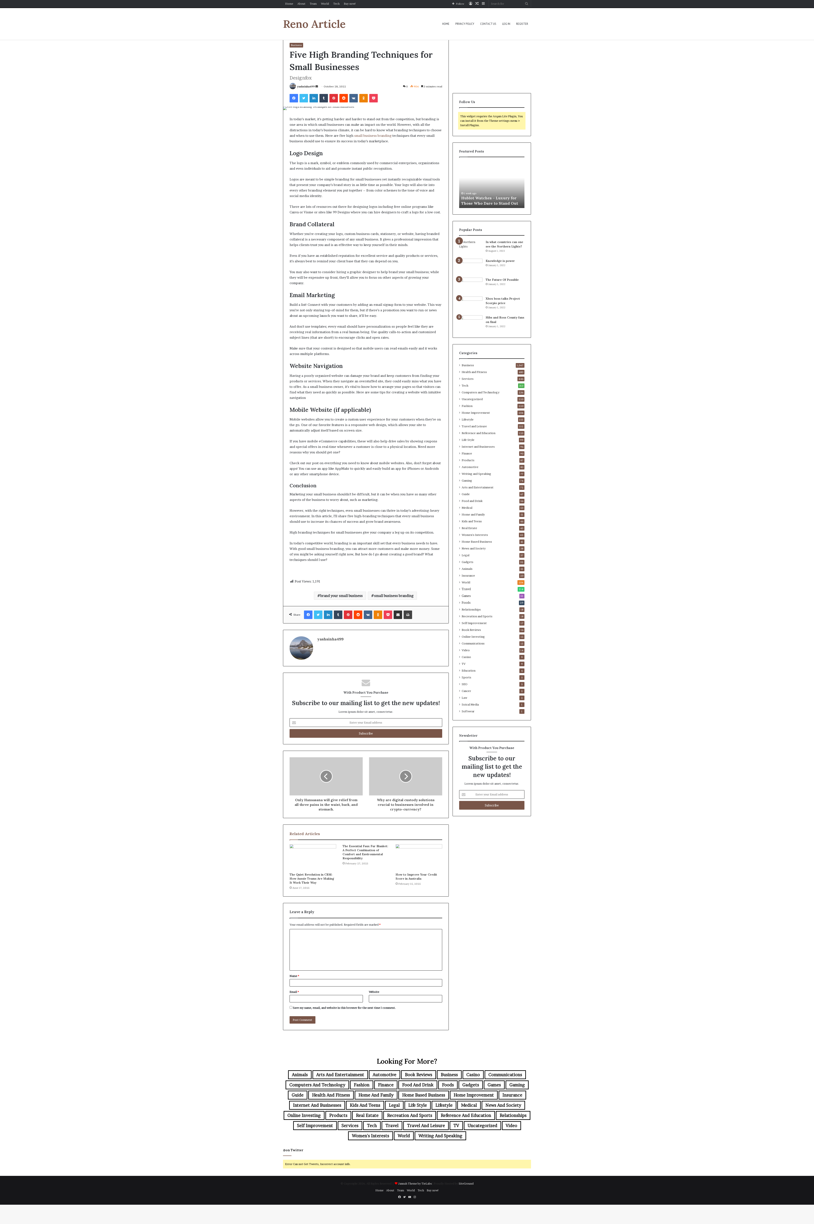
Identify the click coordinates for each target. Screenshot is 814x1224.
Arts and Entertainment (477, 487)
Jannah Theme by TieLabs (415, 1183)
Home (289, 3)
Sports (466, 677)
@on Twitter (293, 1150)
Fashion (467, 406)
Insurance (468, 575)
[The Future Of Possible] (470, 285)
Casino (466, 657)
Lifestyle (468, 419)
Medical (467, 507)
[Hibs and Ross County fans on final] (470, 323)
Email (294, 991)
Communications (473, 643)
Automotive (470, 467)
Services (468, 378)
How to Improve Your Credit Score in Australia (416, 876)
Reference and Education (478, 433)
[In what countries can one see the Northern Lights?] (470, 248)
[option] (491, 184)
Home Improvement (476, 412)
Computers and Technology (480, 392)
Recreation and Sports (477, 616)
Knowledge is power (500, 261)
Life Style (468, 440)
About (301, 3)
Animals (467, 568)
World (325, 3)
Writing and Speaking (476, 473)
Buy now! (350, 3)
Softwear (468, 711)
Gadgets (467, 562)
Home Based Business (477, 541)
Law (464, 697)
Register (522, 24)
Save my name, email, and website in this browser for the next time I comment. (344, 1007)
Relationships (471, 609)
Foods (466, 603)
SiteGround (466, 1183)
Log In (506, 24)
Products (468, 460)
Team (313, 3)
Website (374, 991)
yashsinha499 (306, 86)
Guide (466, 494)
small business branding (394, 596)
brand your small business (341, 596)
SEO (464, 684)
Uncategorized (472, 399)
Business (296, 45)
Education (468, 670)
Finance (467, 453)
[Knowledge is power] (470, 267)
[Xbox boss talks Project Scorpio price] (470, 304)
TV (464, 663)
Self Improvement (474, 623)
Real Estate (469, 528)
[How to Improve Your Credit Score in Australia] (419, 857)
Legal (465, 555)
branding (385, 136)
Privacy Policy (464, 24)
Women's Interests (475, 535)
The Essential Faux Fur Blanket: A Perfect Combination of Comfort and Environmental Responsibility (365, 852)
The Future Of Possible (502, 280)
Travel (466, 589)
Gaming (467, 480)
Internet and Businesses (478, 446)
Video (466, 650)
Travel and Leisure (474, 426)
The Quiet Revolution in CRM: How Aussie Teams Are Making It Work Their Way (312, 878)
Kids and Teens (472, 521)
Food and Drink (472, 501)
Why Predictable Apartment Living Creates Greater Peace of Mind (491, 197)
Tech (336, 3)
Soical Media (470, 704)
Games (466, 596)
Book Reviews (471, 630)
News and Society (474, 548)
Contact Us (488, 24)
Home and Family (473, 514)
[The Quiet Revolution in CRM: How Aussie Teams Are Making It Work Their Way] (313, 857)
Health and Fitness (474, 372)
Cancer (466, 691)
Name (294, 976)
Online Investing (473, 636)
